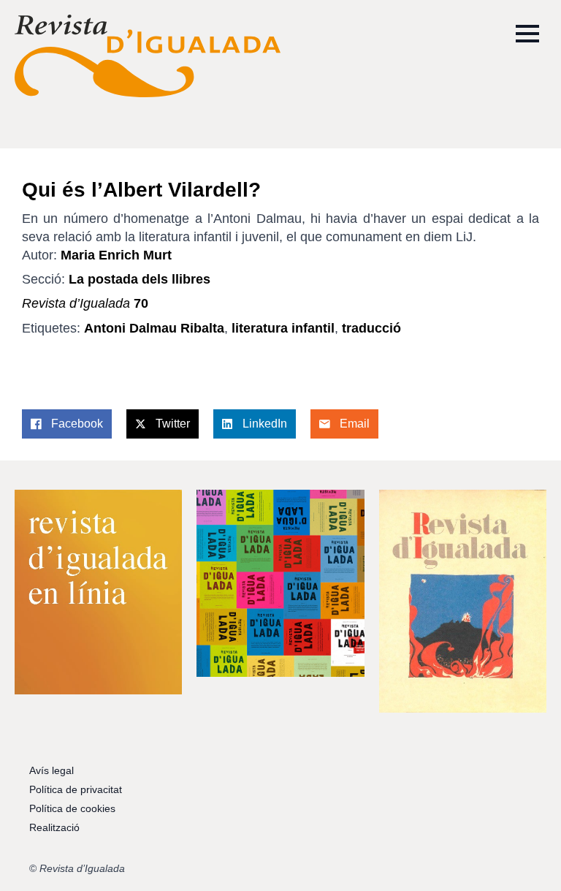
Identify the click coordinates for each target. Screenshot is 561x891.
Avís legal (51, 770)
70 (85, 303)
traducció (371, 328)
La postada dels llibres (139, 279)
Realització (54, 827)
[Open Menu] (527, 33)
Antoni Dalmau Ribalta (154, 328)
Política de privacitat (75, 789)
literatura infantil (283, 328)
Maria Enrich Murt (116, 255)
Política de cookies (72, 808)
